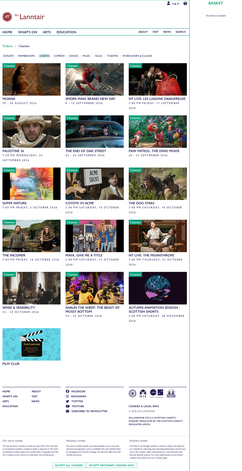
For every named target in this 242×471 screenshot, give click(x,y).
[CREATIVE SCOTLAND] (156, 394)
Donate (8, 56)
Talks (99, 56)
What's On (27, 31)
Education (66, 31)
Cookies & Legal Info (144, 406)
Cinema (45, 56)
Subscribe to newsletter (89, 411)
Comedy (59, 56)
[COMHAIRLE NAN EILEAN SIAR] (132, 394)
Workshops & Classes (137, 56)
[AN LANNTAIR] (23, 16)
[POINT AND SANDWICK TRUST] (171, 394)
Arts (47, 31)
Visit (155, 32)
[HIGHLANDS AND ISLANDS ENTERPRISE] (143, 394)
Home (7, 31)
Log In (175, 3)
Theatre (113, 56)
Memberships (27, 56)
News (167, 32)
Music (87, 56)
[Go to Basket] (185, 3)
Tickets (7, 46)
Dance (74, 56)
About (143, 32)
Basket (215, 3)
